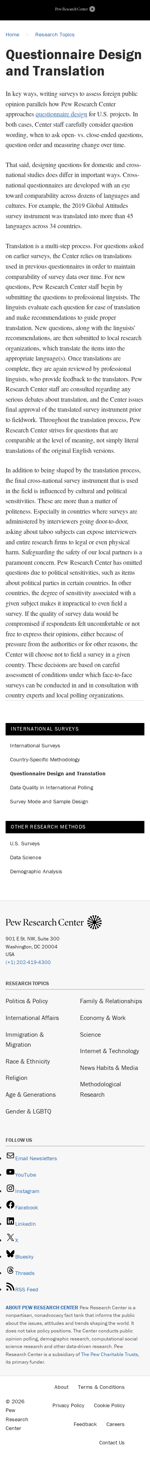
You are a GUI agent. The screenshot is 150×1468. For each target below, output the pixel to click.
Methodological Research (100, 1089)
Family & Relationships (111, 1001)
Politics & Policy (27, 1001)
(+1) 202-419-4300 (28, 962)
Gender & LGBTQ (28, 1111)
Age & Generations (31, 1094)
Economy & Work (103, 1018)
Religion (17, 1078)
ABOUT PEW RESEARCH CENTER (42, 1307)
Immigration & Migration (25, 1039)
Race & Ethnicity (28, 1061)
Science (90, 1034)
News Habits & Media (109, 1068)
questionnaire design (61, 114)
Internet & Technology (109, 1051)
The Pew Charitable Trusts (109, 1354)
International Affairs (32, 1018)
